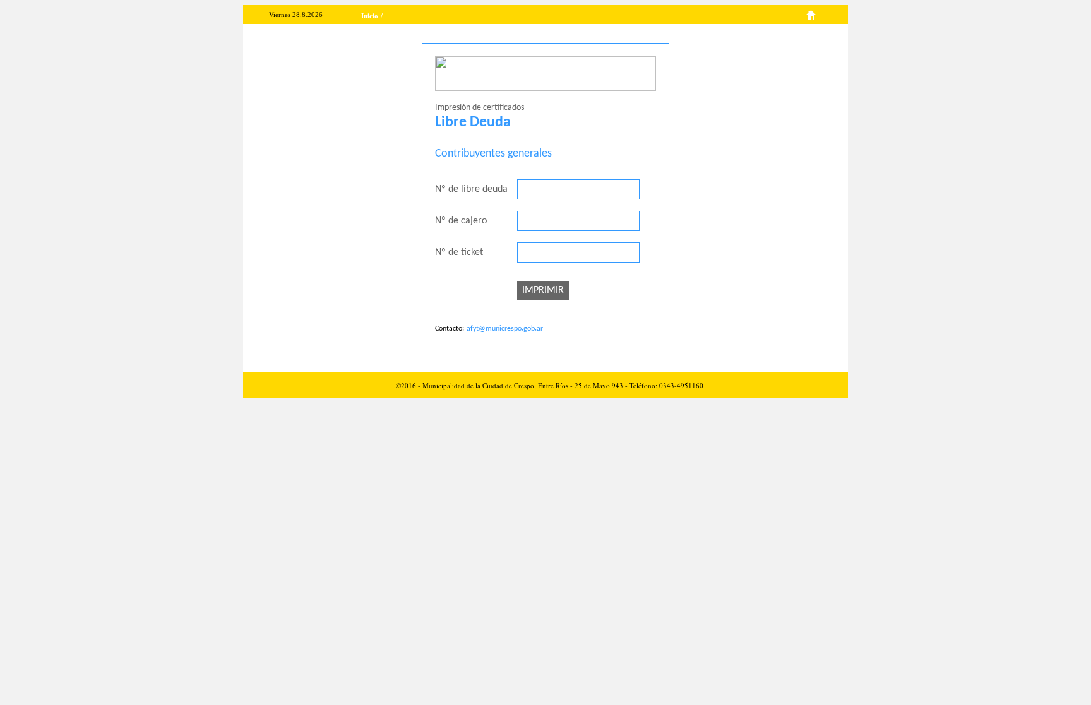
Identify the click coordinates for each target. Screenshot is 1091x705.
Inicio (369, 16)
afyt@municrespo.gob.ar (505, 329)
